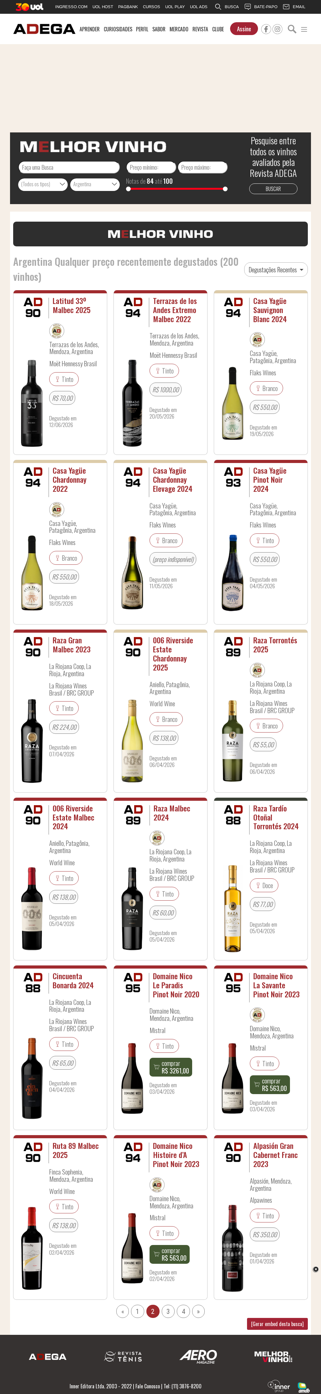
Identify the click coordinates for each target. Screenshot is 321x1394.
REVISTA (200, 29)
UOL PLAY (175, 6)
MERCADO (179, 29)
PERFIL (142, 29)
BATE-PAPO (265, 6)
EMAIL (299, 6)
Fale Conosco (147, 1386)
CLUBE (218, 29)
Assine (244, 28)
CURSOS (151, 6)
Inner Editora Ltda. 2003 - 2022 (101, 1386)
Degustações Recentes (273, 269)
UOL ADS (199, 6)
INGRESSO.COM (71, 6)
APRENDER (90, 29)
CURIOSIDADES (118, 29)
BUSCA (232, 6)
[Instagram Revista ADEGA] (277, 28)
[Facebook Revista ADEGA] (266, 28)
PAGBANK (128, 6)
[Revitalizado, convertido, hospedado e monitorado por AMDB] (304, 1387)
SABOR (159, 29)
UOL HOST (102, 6)
